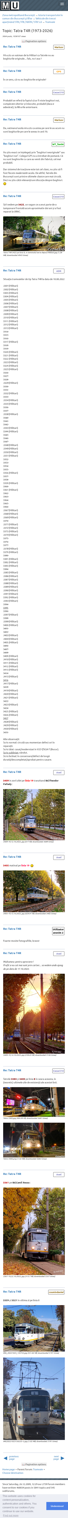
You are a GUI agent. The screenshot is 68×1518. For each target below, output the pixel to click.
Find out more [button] (11, 1515)
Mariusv (59, 47)
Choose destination (12, 1472)
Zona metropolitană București (18, 14)
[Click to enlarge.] (34, 233)
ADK (58, 271)
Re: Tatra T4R (12, 46)
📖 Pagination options (34, 41)
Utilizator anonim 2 (58, 931)
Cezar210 (58, 92)
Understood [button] (57, 1506)
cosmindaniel (56, 1292)
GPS (58, 71)
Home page (8, 1469)
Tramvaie (50, 21)
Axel (59, 772)
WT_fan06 (58, 144)
